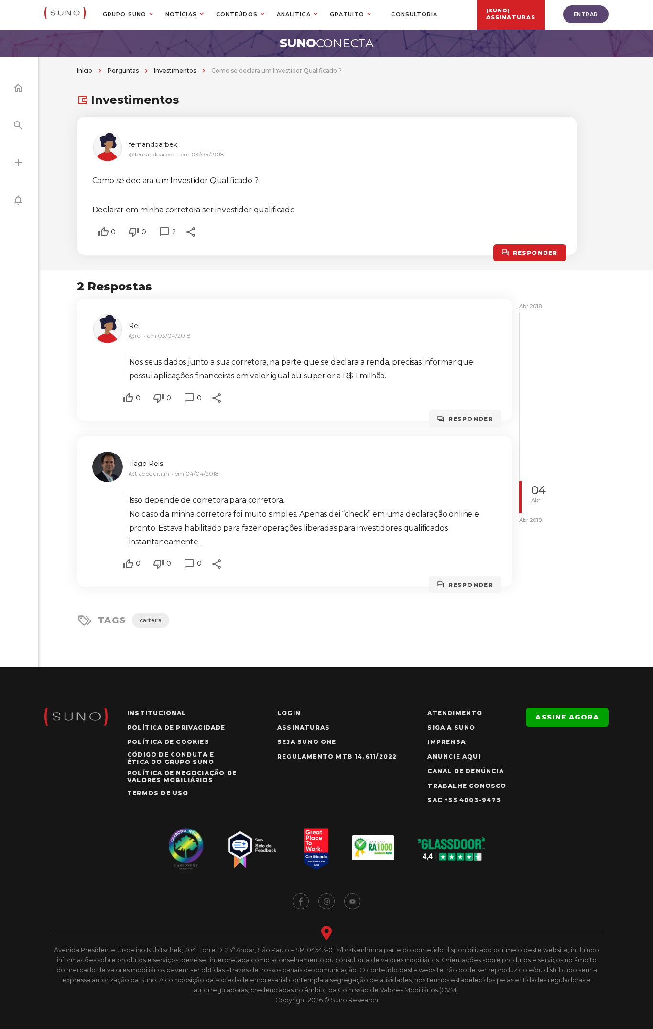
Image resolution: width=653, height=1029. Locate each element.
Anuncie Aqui (453, 756)
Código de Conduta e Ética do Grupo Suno (170, 758)
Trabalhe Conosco (466, 785)
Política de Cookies (168, 741)
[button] (103, 232)
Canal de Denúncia (465, 771)
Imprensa (446, 741)
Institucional (156, 713)
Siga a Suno (451, 727)
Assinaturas (303, 727)
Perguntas (123, 70)
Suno (327, 43)
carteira (151, 620)
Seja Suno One (307, 741)
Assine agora (567, 717)
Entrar (586, 14)
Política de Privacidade (176, 727)
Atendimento (454, 713)
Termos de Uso (158, 793)
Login (289, 713)
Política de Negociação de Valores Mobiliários (182, 776)
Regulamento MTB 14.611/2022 (337, 756)
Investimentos (175, 70)
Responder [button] (535, 252)
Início (84, 70)
